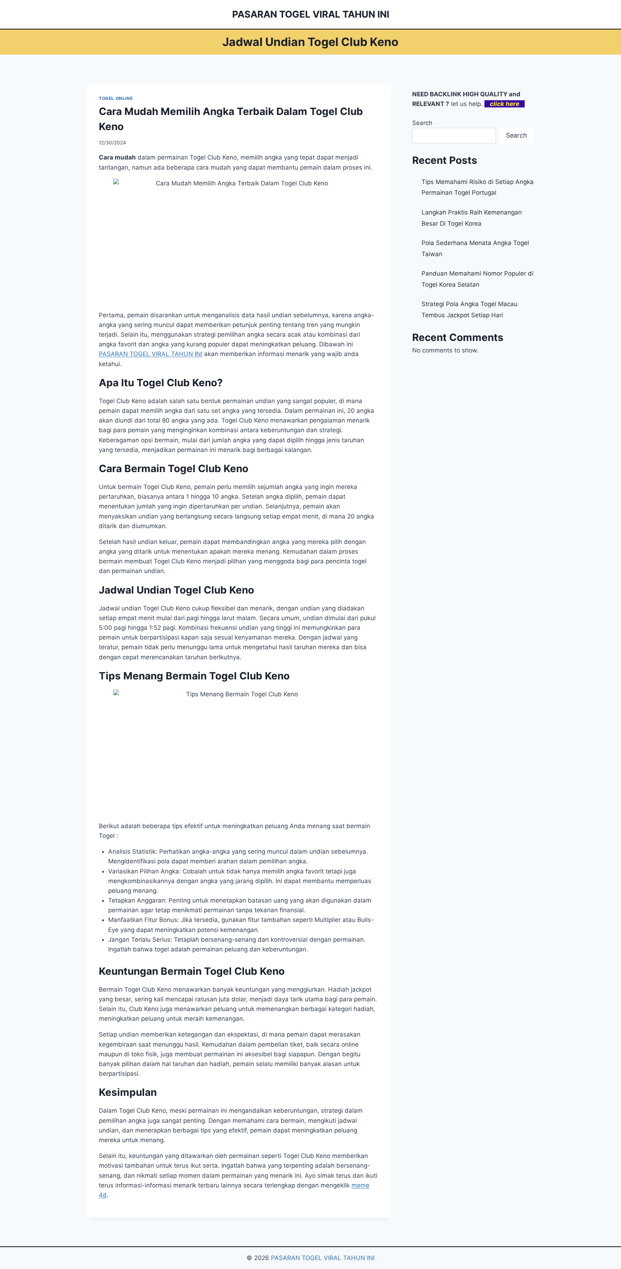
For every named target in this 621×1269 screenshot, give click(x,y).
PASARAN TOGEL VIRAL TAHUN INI (322, 1257)
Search (422, 122)
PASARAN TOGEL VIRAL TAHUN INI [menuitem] (150, 353)
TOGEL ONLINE (116, 98)
